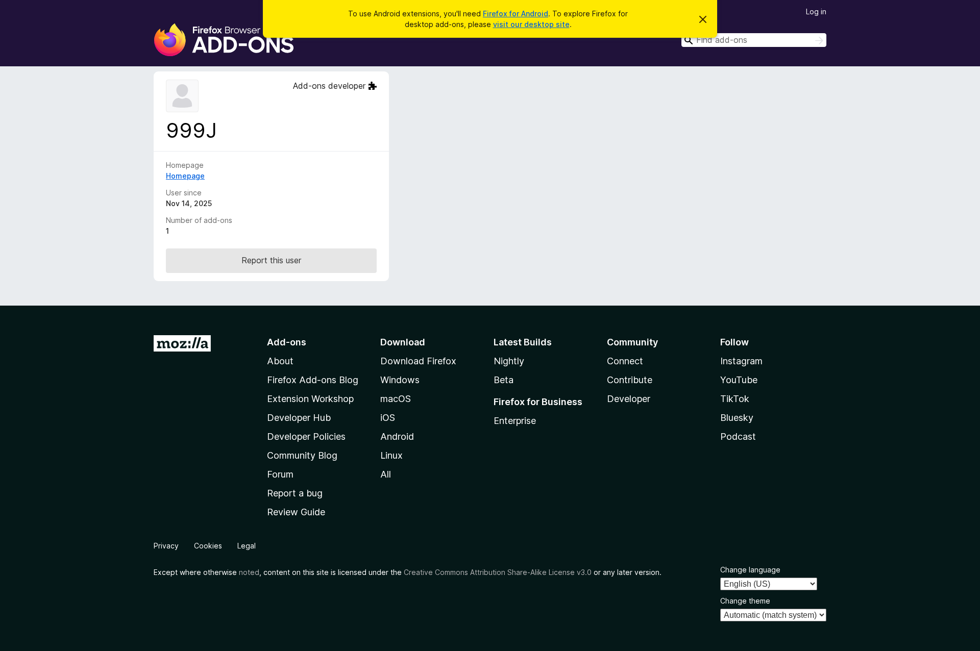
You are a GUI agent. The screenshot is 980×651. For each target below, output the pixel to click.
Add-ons (286, 342)
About (280, 361)
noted (249, 572)
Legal (246, 545)
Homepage (185, 175)
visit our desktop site (531, 24)
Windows (400, 379)
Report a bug (295, 493)
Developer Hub (299, 417)
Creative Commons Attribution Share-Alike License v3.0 (498, 572)
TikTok (734, 398)
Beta (503, 379)
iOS (387, 417)
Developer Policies (306, 436)
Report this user (271, 260)
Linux (391, 455)
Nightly (509, 361)
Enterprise (515, 420)
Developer (628, 398)
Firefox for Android (515, 13)
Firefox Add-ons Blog (312, 379)
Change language (750, 569)
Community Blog (302, 455)
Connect (625, 361)
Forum (280, 474)
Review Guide (296, 512)
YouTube (738, 379)
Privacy (166, 545)
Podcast (738, 436)
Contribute (629, 379)
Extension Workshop (310, 398)
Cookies (208, 545)
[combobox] (753, 40)
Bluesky (736, 417)
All (385, 474)
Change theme (745, 600)
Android (397, 436)
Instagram (741, 361)
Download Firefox (418, 361)
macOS (395, 398)
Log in (816, 11)
